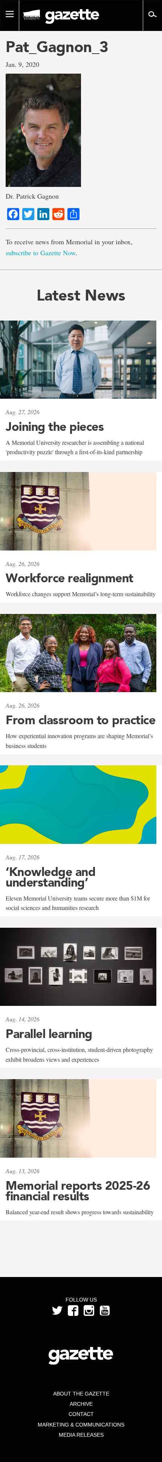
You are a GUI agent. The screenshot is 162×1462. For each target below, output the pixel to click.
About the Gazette (81, 1394)
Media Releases (81, 1435)
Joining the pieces (55, 426)
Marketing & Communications (81, 1425)
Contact (81, 1414)
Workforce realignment (69, 578)
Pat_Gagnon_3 (57, 47)
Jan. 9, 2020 (22, 64)
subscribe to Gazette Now (40, 252)
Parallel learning (49, 1034)
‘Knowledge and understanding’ (50, 877)
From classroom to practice (80, 720)
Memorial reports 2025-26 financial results (78, 1190)
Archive (81, 1404)
